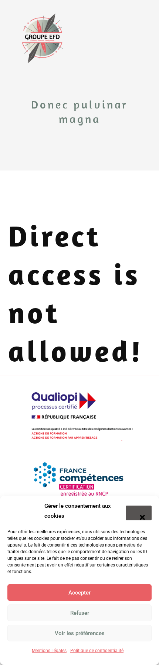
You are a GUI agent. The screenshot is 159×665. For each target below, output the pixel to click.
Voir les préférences (80, 633)
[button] (139, 513)
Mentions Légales (49, 650)
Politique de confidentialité (97, 650)
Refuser (79, 613)
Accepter (79, 592)
